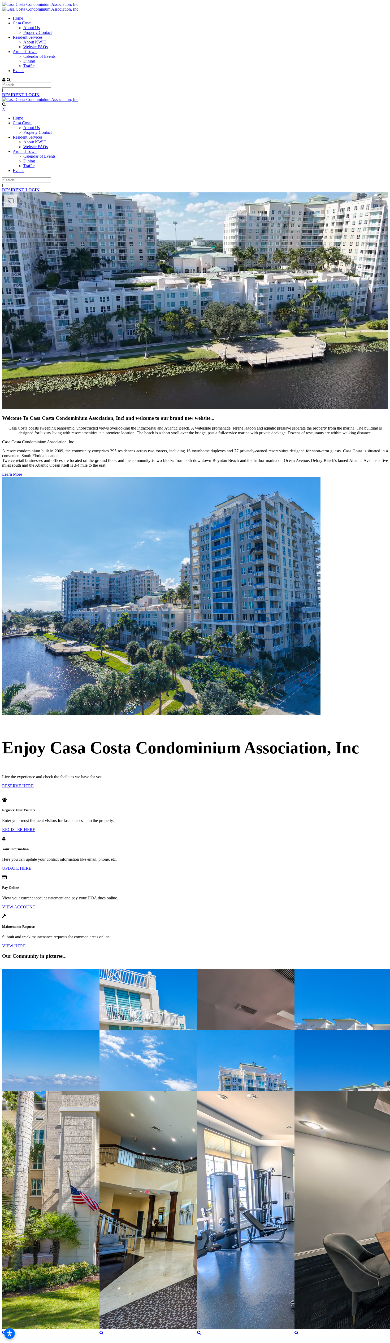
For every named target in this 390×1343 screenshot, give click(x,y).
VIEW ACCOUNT (18, 907)
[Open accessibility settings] (9, 1333)
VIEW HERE (14, 946)
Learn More (12, 474)
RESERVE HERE (18, 786)
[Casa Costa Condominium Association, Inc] (40, 4)
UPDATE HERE (16, 868)
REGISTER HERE (18, 829)
